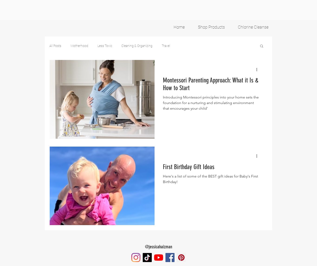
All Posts (55, 46)
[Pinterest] (181, 257)
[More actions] (258, 69)
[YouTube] (158, 257)
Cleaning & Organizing (136, 46)
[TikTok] (147, 257)
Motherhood (79, 46)
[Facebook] (170, 257)
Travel (166, 46)
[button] (261, 46)
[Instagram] (135, 257)
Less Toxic (104, 46)
